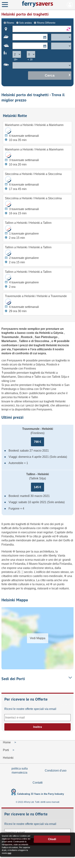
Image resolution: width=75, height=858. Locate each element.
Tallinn (24, 341)
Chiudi (52, 839)
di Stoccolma (40, 341)
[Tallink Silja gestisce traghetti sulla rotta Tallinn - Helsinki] (7, 277)
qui (9, 853)
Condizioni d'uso (55, 770)
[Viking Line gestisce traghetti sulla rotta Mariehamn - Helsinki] (7, 154)
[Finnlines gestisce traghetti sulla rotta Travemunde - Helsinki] (7, 301)
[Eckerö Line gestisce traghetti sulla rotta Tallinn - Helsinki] (7, 252)
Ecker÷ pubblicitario (32, 393)
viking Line (8, 380)
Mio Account (70, 5)
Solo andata (25, 22)
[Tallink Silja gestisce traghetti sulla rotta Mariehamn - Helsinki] (7, 130)
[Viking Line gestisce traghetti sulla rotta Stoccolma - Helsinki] (7, 203)
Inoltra (37, 727)
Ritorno (10, 22)
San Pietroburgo (46, 337)
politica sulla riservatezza (19, 770)
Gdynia (58, 332)
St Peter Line (48, 389)
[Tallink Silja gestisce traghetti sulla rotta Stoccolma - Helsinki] (7, 179)
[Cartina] (6, 29)
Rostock (27, 337)
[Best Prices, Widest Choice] (37, 4)
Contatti (38, 782)
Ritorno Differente (46, 22)
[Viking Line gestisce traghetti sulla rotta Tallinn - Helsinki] (7, 228)
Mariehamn (9, 341)
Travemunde (10, 337)
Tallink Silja (60, 376)
